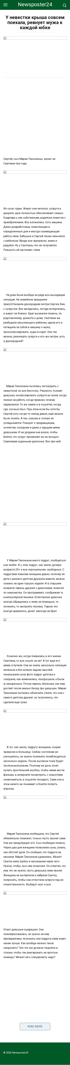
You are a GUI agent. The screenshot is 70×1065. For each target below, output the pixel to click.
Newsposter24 (35, 4)
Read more (35, 1026)
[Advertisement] (35, 118)
